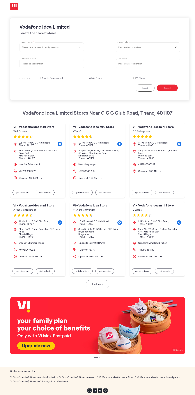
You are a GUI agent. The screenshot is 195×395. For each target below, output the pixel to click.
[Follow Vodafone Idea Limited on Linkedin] (94, 390)
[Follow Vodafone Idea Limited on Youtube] (100, 390)
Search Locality (29, 58)
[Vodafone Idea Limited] (14, 7)
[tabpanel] (97, 325)
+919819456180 (146, 249)
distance (123, 58)
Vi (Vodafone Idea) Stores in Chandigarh (157, 377)
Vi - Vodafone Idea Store (90, 205)
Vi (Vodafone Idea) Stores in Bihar (116, 377)
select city (123, 42)
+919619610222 (27, 249)
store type (25, 78)
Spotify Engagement (52, 78)
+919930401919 (86, 171)
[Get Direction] (59, 144)
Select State (28, 42)
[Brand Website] (105, 390)
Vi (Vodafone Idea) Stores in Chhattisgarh (31, 381)
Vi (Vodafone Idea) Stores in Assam (77, 377)
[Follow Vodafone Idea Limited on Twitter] (89, 390)
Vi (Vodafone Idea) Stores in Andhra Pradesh (32, 377)
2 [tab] (100, 357)
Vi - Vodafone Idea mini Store (33, 126)
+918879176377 (86, 249)
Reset (145, 88)
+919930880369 (146, 164)
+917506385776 (27, 171)
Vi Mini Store (95, 78)
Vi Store (140, 78)
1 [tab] (95, 357)
